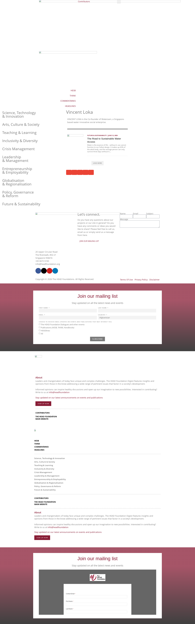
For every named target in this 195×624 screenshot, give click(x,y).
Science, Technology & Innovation (19, 114)
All (42, 333)
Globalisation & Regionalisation (16, 182)
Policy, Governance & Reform (18, 194)
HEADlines (45, 330)
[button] (119, 2)
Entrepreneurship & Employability (17, 170)
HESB (73, 90)
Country (102, 315)
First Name (44, 308)
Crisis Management (18, 148)
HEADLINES (70, 106)
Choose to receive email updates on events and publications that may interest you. (75, 322)
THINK (73, 95)
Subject (149, 214)
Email (135, 214)
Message (124, 219)
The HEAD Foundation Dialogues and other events (63, 324)
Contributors (84, 1)
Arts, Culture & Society (20, 124)
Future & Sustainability (21, 203)
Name (122, 214)
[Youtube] (49, 271)
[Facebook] (38, 271)
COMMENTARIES (68, 100)
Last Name (102, 308)
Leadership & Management (15, 158)
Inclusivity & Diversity (20, 140)
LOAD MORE (97, 163)
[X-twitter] (44, 271)
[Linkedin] (55, 271)
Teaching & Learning (19, 132)
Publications (57, 327)
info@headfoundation (59, 392)
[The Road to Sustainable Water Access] (75, 140)
